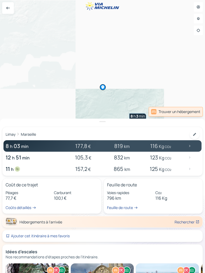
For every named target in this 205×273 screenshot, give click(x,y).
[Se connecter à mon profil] (198, 7)
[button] (137, 118)
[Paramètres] (198, 18)
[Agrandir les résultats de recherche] (102, 122)
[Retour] (8, 8)
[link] (191, 112)
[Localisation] (198, 30)
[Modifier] (194, 134)
